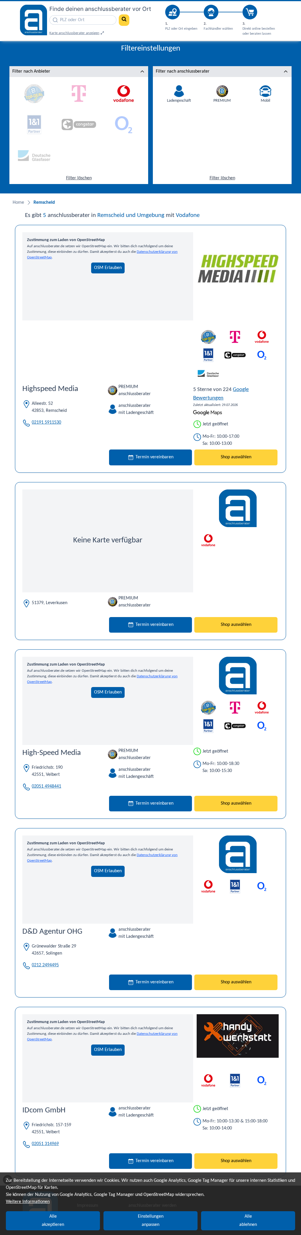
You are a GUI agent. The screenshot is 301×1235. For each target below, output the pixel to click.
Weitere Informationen (28, 1201)
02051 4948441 (46, 786)
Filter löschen (79, 178)
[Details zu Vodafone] (208, 540)
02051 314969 (45, 1144)
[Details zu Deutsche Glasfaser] (208, 373)
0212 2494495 (45, 965)
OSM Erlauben (108, 267)
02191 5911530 (46, 422)
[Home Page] (33, 20)
